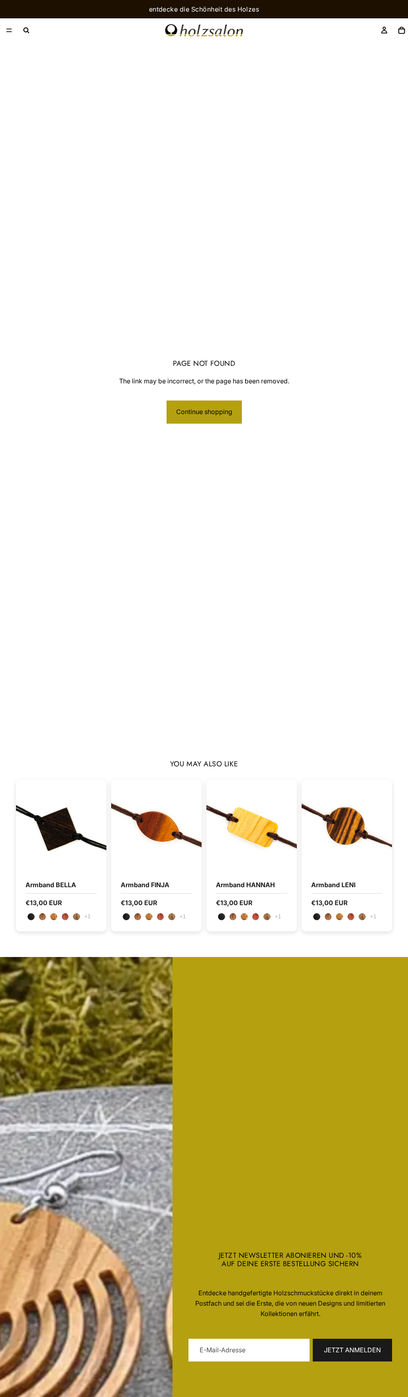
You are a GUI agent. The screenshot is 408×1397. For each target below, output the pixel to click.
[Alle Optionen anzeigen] (87, 916)
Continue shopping (204, 412)
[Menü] (9, 30)
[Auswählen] (94, 858)
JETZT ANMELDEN (352, 1350)
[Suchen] (26, 30)
